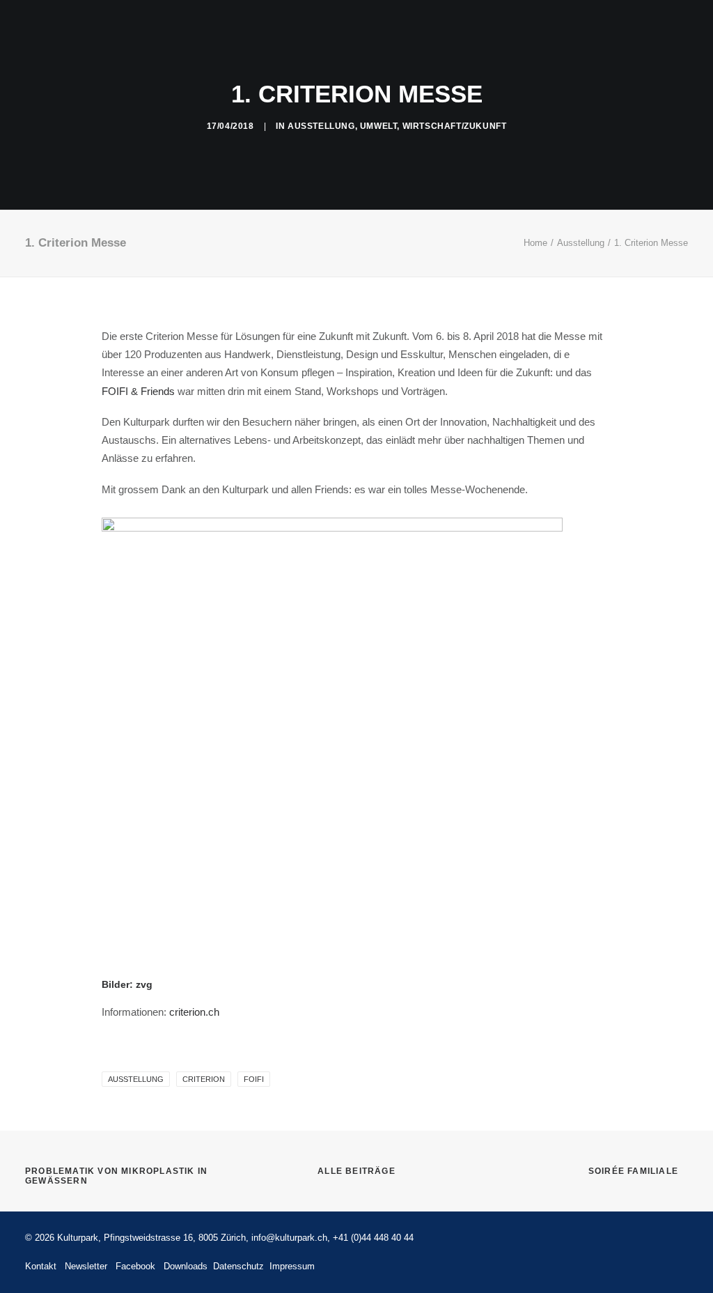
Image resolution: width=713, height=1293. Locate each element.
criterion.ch (194, 1012)
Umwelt (379, 126)
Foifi (254, 1079)
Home (535, 243)
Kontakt (666, 45)
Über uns (598, 45)
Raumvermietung (287, 45)
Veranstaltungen (175, 45)
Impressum (292, 1266)
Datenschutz (237, 1266)
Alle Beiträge (356, 1171)
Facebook (135, 1266)
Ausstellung (321, 126)
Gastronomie (518, 45)
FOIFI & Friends (138, 391)
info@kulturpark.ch (289, 1237)
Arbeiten (376, 45)
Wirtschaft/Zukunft (454, 126)
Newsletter (86, 1266)
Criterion (203, 1079)
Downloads (185, 1266)
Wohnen (442, 45)
